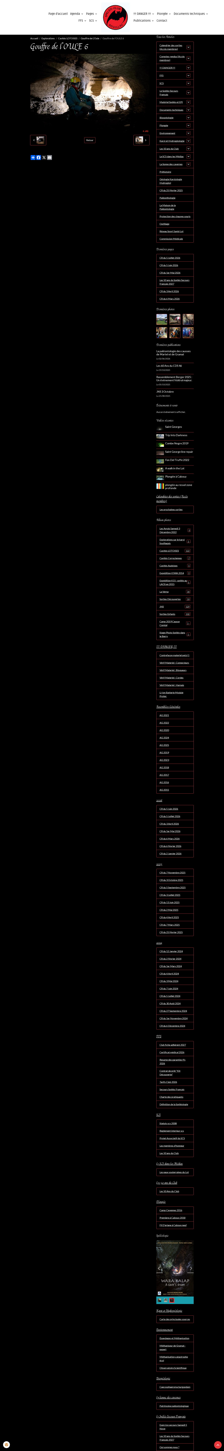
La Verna (175, 591)
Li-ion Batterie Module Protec (171, 694)
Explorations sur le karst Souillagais (175, 541)
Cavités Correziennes (175, 558)
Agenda (75, 14)
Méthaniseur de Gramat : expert (172, 1347)
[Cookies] (6, 1444)
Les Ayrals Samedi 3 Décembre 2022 (175, 530)
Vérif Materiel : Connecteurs (174, 662)
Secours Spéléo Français (172, 1089)
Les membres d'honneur (172, 1145)
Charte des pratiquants (171, 1096)
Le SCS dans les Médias (172, 156)
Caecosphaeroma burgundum (175, 1386)
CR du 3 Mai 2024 (169, 981)
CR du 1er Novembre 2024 (174, 1018)
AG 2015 (164, 789)
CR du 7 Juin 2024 (169, 988)
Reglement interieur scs (172, 1130)
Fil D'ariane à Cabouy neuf (173, 1225)
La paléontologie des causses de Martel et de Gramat (173, 353)
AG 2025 (164, 745)
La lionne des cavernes (171, 164)
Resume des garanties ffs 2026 (172, 1061)
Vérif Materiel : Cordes (171, 677)
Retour (89, 140)
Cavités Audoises (175, 565)
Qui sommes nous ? (169, 1447)
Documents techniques (190, 14)
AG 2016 (164, 782)
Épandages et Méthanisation (174, 1338)
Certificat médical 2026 (172, 1052)
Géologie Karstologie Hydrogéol (171, 181)
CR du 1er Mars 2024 (171, 966)
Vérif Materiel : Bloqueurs (173, 670)
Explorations (48, 38)
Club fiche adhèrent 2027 (173, 1044)
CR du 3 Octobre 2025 (171, 880)
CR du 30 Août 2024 (170, 1003)
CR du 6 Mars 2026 (170, 298)
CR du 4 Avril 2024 (169, 973)
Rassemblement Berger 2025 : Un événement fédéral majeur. (174, 378)
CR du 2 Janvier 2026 (170, 853)
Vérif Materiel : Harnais (172, 685)
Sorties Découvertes (175, 599)
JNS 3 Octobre (165, 391)
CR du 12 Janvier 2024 (171, 951)
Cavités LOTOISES (67, 38)
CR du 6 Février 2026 (170, 846)
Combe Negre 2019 (176, 443)
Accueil (34, 38)
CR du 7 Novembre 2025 (172, 872)
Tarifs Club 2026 (168, 1081)
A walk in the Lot (174, 468)
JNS (175, 606)
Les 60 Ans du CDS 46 (169, 365)
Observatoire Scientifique (173, 1367)
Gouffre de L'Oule (90, 38)
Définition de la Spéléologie (174, 1104)
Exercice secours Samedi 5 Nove (173, 1426)
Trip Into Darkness (176, 435)
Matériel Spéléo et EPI (171, 102)
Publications (142, 21)
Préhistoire (165, 171)
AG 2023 (164, 759)
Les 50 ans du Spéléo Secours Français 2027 (174, 282)
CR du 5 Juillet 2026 (170, 257)
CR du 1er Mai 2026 (170, 272)
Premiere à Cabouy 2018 (172, 1217)
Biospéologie (166, 117)
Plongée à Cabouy (176, 476)
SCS (92, 21)
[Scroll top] (218, 1445)
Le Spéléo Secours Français (169, 92)
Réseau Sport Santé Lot (171, 231)
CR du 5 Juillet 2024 (170, 995)
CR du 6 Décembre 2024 (172, 1025)
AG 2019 (164, 752)
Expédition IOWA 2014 (175, 573)
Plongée (162, 14)
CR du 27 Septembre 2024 (173, 1010)
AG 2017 (164, 774)
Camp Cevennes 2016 (171, 1210)
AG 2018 (164, 767)
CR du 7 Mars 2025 (170, 924)
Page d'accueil (58, 14)
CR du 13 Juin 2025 (170, 902)
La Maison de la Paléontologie (168, 207)
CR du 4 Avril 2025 (169, 917)
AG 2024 (164, 737)
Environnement (167, 133)
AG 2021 (164, 715)
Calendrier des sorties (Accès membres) (171, 47)
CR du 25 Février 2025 (171, 190)
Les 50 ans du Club (169, 148)
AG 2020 (164, 730)
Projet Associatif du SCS (172, 1138)
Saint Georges (173, 426)
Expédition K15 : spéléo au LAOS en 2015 (175, 582)
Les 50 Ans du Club (169, 1191)
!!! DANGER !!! (142, 14)
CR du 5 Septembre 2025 (173, 887)
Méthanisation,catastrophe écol (174, 1358)
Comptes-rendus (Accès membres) (172, 58)
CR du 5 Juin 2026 (169, 265)
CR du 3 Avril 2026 (169, 291)
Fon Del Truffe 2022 (177, 460)
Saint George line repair (179, 451)
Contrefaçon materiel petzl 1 (174, 655)
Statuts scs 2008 (168, 1123)
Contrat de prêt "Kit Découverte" (170, 1072)
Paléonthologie (167, 197)
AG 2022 (164, 722)
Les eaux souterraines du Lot (174, 1172)
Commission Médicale (171, 238)
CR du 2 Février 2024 (170, 958)
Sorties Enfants (175, 614)
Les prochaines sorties (171, 509)
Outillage (164, 223)
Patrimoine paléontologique (174, 1405)
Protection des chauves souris (175, 216)
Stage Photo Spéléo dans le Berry (175, 634)
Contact (162, 21)
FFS (81, 21)
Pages (90, 14)
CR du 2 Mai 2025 (169, 909)
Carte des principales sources (175, 1319)
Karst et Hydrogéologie (172, 140)
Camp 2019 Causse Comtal (175, 623)
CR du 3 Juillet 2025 (170, 894)
